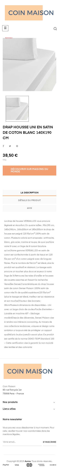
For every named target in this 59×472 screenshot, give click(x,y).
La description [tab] (30, 193)
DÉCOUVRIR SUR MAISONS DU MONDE (29, 170)
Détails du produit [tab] (29, 200)
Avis (29, 208)
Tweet (10, 146)
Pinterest (17, 146)
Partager (3, 146)
